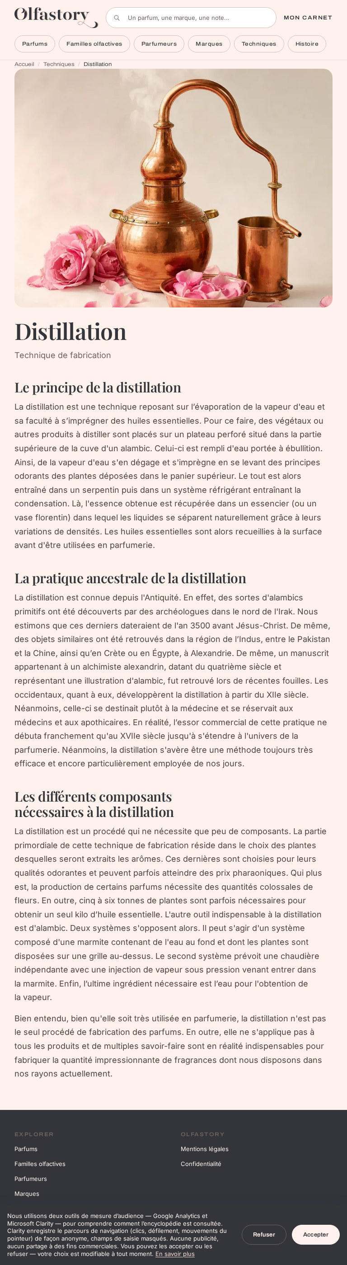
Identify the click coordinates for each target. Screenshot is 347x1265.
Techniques (259, 44)
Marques (209, 44)
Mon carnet (308, 17)
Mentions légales (205, 1148)
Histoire (307, 44)
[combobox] (191, 17)
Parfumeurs (159, 44)
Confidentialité (201, 1163)
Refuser (264, 1235)
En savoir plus (175, 1253)
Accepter (315, 1235)
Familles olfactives (94, 44)
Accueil (24, 64)
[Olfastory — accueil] (56, 17)
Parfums (34, 44)
